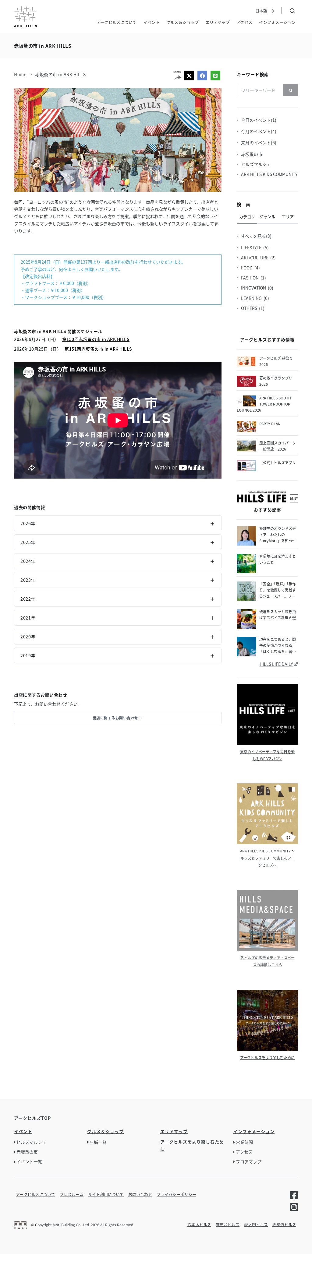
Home (20, 74)
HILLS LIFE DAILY (276, 664)
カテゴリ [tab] (247, 217)
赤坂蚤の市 (252, 154)
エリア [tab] (288, 217)
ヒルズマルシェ (257, 164)
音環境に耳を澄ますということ (277, 559)
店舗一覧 (98, 1142)
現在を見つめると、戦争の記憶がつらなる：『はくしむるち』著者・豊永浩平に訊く (277, 646)
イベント (152, 22)
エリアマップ (217, 22)
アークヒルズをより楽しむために (267, 1057)
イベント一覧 (29, 1161)
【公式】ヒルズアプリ (277, 462)
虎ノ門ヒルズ (256, 1224)
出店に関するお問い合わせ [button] (116, 717)
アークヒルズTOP (32, 1118)
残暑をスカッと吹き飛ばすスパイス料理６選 (277, 614)
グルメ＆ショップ (182, 22)
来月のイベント (257, 142)
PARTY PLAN (270, 423)
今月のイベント (257, 131)
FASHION (251, 278)
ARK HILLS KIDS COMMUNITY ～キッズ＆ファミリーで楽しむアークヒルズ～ (267, 857)
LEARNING (252, 298)
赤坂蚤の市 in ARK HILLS (60, 74)
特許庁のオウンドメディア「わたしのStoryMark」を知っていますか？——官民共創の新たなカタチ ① (277, 535)
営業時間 (244, 1142)
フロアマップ (248, 1161)
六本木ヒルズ (199, 1224)
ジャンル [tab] (267, 217)
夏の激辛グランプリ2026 (275, 381)
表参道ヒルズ (284, 1224)
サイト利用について (106, 1194)
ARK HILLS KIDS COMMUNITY (270, 174)
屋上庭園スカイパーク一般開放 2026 (277, 445)
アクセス (244, 22)
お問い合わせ (140, 1194)
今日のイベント (257, 120)
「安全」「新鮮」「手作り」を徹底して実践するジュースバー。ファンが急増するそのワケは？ (277, 590)
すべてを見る (254, 236)
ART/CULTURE (255, 258)
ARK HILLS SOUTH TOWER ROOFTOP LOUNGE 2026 (264, 404)
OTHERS (250, 308)
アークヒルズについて (117, 22)
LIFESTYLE (252, 247)
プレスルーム (71, 1194)
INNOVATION (254, 288)
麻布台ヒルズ (227, 1224)
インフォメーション (277, 22)
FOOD (248, 268)
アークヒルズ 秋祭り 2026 (276, 361)
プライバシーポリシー (176, 1194)
